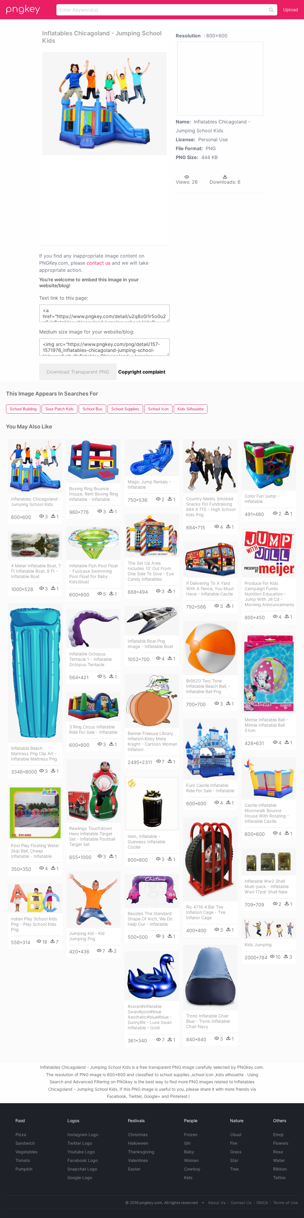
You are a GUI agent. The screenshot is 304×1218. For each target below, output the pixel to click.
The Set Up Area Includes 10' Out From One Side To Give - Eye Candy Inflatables (151, 571)
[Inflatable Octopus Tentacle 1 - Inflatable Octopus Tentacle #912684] (93, 628)
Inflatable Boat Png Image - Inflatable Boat (150, 644)
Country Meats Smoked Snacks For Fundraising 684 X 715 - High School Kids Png (210, 506)
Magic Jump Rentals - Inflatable (149, 484)
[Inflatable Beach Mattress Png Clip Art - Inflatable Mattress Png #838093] (35, 672)
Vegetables (26, 1151)
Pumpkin (23, 1168)
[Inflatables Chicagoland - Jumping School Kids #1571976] (35, 466)
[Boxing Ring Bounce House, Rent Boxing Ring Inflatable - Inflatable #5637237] (93, 461)
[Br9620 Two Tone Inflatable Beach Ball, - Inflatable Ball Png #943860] (210, 648)
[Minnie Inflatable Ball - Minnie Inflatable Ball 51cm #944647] (269, 673)
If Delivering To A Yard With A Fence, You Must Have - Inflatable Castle (210, 588)
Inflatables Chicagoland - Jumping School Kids (36, 501)
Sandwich (25, 1143)
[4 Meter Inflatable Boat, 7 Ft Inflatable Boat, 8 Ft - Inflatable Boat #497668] (35, 545)
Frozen (190, 1134)
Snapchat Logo (82, 1168)
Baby (189, 1151)
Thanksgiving (141, 1151)
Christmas (138, 1134)
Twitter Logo (79, 1143)
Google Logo (79, 1177)
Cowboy (192, 1168)
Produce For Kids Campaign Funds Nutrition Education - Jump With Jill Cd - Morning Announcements (269, 594)
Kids (188, 1177)
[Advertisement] (133, 199)
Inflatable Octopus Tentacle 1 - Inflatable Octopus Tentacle (90, 659)
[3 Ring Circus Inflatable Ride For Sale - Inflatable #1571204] (93, 706)
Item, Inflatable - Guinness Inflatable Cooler (146, 841)
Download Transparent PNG (78, 372)
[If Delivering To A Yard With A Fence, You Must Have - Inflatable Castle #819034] (210, 559)
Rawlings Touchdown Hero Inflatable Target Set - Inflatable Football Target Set (92, 836)
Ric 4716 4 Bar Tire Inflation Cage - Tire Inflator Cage (205, 912)
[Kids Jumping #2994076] (269, 929)
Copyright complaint (141, 372)
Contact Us (241, 1202)
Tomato (22, 1160)
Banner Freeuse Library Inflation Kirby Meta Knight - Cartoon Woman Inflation (152, 741)
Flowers (281, 1143)
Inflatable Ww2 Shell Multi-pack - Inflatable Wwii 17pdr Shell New (267, 886)
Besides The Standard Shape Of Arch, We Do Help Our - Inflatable (150, 919)
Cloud (235, 1134)
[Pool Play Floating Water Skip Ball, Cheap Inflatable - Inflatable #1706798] (35, 813)
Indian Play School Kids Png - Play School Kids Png (34, 924)
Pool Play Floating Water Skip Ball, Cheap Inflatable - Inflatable (35, 851)
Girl (187, 1143)
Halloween (138, 1143)
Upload (290, 9)
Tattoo (279, 1177)
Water (279, 1160)
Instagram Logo (82, 1134)
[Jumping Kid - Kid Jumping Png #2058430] (93, 899)
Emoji (278, 1134)
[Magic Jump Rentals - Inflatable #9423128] (152, 457)
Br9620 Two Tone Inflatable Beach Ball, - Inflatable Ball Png (208, 686)
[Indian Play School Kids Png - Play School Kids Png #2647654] (35, 898)
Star (234, 1160)
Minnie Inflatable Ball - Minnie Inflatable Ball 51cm (266, 725)
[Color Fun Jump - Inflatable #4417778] (269, 464)
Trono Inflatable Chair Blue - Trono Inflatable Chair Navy (208, 1021)
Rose (278, 1151)
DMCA (262, 1202)
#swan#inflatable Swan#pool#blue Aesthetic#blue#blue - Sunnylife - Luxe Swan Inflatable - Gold (150, 1017)
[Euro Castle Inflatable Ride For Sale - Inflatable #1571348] (210, 749)
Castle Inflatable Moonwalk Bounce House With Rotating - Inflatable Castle (267, 813)
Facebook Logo (82, 1160)
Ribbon (280, 1168)
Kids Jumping (258, 944)
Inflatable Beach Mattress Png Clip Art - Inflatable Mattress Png (34, 753)
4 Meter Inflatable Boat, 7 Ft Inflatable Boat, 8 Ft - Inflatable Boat (36, 571)
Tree (234, 1168)
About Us (217, 1202)
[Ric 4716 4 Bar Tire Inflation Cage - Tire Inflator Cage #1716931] (210, 859)
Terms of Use (285, 1202)
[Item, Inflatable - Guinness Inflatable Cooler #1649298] (152, 803)
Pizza (20, 1134)
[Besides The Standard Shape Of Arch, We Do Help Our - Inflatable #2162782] (152, 891)
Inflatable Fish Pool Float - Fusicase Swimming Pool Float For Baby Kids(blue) (93, 573)
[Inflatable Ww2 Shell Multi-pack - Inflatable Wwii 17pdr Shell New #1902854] (269, 862)
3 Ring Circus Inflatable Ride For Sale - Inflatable (93, 729)
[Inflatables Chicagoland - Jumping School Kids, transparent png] (104, 103)
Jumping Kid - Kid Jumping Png (86, 936)
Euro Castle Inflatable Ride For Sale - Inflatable (210, 788)
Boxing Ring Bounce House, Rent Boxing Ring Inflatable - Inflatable (93, 494)
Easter (134, 1168)
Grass (236, 1151)
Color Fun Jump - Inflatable (262, 498)
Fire (233, 1143)
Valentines (138, 1160)
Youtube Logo (81, 1151)
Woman (191, 1160)
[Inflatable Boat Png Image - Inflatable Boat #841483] (152, 621)
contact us (98, 263)
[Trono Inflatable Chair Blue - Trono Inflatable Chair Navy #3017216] (210, 977)
